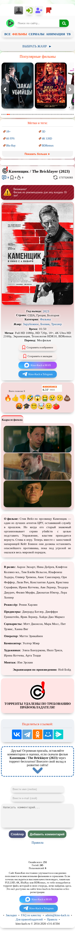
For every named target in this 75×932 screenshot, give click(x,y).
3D (43, 131)
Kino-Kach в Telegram (40, 374)
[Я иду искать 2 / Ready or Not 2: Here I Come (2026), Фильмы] (50, 107)
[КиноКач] (10, 23)
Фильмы (45, 319)
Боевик (45, 324)
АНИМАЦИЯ (55, 34)
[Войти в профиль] (19, 10)
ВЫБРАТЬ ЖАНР (37, 46)
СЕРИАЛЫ (36, 34)
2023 (46, 311)
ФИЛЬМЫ (19, 34)
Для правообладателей (29, 919)
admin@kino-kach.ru (57, 915)
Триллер (56, 324)
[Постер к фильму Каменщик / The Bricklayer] (37, 303)
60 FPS (10, 138)
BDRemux (48, 145)
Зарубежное (31, 324)
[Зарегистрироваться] (38, 10)
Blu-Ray (11, 145)
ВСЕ (7, 34)
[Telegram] (27, 734)
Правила (37, 842)
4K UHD (47, 138)
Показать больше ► (37, 153)
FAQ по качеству (31, 915)
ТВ (69, 34)
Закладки (11, 915)
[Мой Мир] (48, 734)
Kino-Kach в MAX (41, 365)
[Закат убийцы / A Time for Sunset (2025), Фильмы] (17, 107)
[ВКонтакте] (17, 734)
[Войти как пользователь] (29, 10)
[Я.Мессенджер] (58, 734)
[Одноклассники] (37, 734)
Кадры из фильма (12, 419)
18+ (8, 131)
